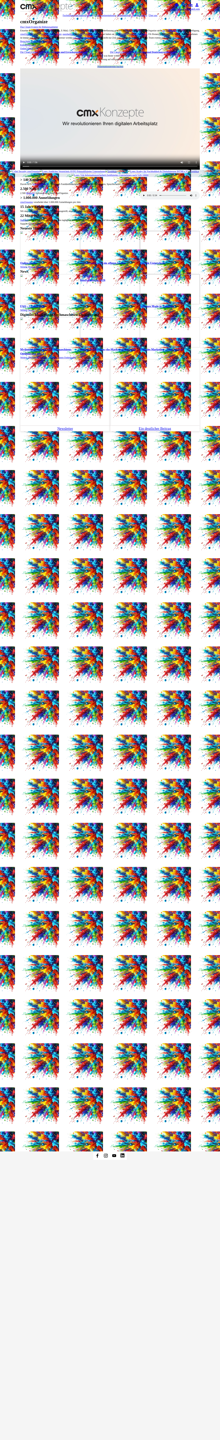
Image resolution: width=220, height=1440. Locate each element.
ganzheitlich (68, 34)
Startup (36, 211)
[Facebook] (97, 1155)
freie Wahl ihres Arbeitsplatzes (133, 34)
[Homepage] (50, 6)
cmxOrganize (26, 34)
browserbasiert (48, 34)
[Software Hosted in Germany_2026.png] (116, 171)
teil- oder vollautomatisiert (85, 37)
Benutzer (30, 193)
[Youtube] (114, 1155)
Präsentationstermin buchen (110, 66)
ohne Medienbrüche (88, 34)
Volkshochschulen (40, 184)
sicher (58, 34)
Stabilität (24, 220)
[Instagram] (106, 1155)
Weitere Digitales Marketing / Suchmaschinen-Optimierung (48, 357)
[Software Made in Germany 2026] (199, 171)
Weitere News (27, 310)
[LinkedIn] (122, 1155)
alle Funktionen (169, 30)
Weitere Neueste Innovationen (34, 267)
